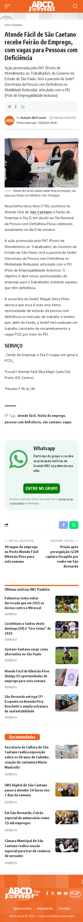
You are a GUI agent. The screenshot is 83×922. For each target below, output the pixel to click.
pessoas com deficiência (23, 422)
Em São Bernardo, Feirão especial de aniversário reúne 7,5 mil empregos (27, 818)
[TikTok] (77, 893)
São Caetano (41, 212)
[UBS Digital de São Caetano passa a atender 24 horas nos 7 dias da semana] (66, 790)
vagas (67, 422)
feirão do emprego (51, 416)
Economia (17, 24)
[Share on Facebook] (15, 106)
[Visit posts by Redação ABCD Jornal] (9, 120)
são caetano (52, 422)
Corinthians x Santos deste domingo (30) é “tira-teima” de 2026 (28, 628)
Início (7, 24)
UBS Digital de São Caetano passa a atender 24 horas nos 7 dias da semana (27, 790)
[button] (8, 6)
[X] (53, 893)
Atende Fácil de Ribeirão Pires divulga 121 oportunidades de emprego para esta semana (27, 676)
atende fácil (27, 416)
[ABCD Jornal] (41, 6)
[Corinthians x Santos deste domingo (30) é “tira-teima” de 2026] (66, 629)
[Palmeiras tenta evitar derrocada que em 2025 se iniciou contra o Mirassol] (66, 604)
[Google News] (66, 893)
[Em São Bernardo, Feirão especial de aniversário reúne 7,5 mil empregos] (66, 817)
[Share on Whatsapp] (23, 106)
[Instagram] (71, 893)
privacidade (17, 503)
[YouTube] (59, 893)
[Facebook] (47, 893)
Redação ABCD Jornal (33, 117)
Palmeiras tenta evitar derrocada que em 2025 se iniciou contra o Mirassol (24, 603)
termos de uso (66, 499)
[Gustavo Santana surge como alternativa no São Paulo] (66, 655)
